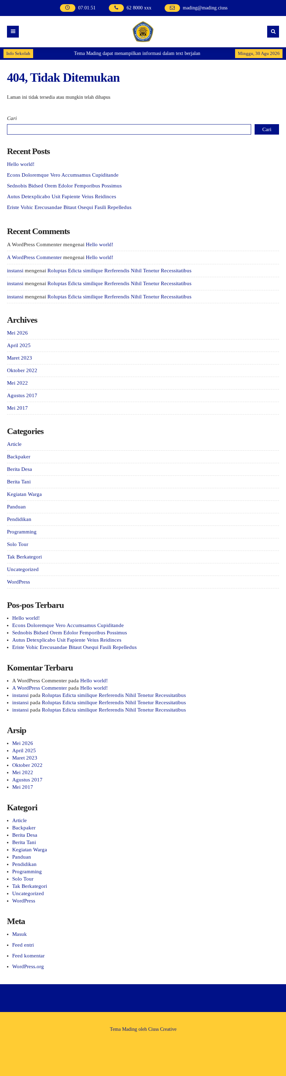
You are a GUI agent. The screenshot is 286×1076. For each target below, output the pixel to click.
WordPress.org (28, 966)
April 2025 (19, 345)
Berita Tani (19, 481)
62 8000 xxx (139, 7)
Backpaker (18, 456)
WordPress (18, 582)
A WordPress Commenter (34, 257)
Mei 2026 (17, 333)
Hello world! (21, 164)
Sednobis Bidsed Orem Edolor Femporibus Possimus (64, 185)
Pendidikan (19, 519)
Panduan (16, 506)
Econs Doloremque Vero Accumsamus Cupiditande (63, 175)
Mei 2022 (17, 383)
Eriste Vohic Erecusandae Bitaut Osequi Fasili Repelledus (69, 207)
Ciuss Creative (162, 1029)
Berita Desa (19, 469)
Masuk (19, 934)
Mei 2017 (17, 408)
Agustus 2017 (22, 395)
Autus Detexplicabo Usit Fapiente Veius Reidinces (61, 196)
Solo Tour (17, 544)
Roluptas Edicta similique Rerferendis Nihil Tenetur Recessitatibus (119, 270)
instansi (15, 270)
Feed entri (23, 945)
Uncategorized (23, 569)
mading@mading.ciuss (205, 7)
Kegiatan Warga (24, 494)
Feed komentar (28, 955)
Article (14, 444)
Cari (12, 118)
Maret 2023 (19, 358)
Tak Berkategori (24, 557)
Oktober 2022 (22, 370)
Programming (22, 532)
